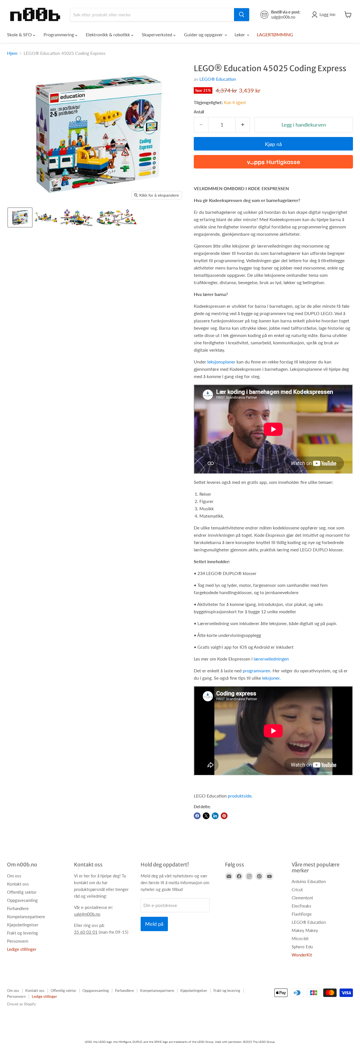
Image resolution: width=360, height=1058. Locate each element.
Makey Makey (305, 930)
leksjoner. (271, 677)
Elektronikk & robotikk (108, 34)
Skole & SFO (20, 34)
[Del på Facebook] (197, 815)
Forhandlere (18, 908)
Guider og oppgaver (204, 34)
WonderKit (302, 954)
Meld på (154, 924)
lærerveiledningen (271, 658)
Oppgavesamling (22, 900)
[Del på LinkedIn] (215, 815)
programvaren (256, 670)
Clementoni (302, 897)
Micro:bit (300, 938)
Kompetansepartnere (26, 916)
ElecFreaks (301, 905)
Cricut (297, 889)
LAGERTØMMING (275, 34)
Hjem (12, 53)
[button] (20, 217)
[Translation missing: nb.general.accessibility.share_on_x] (206, 815)
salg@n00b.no (87, 914)
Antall (199, 112)
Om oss (14, 875)
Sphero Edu (302, 946)
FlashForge (302, 914)
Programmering (59, 34)
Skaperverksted (157, 34)
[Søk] (241, 14)
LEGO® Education (217, 79)
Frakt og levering (22, 932)
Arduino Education (309, 881)
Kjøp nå (273, 144)
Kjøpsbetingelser (22, 924)
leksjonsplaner (221, 361)
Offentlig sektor (22, 892)
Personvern (17, 941)
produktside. (240, 795)
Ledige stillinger (21, 949)
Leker (240, 34)
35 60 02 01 (86, 932)
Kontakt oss (18, 883)
